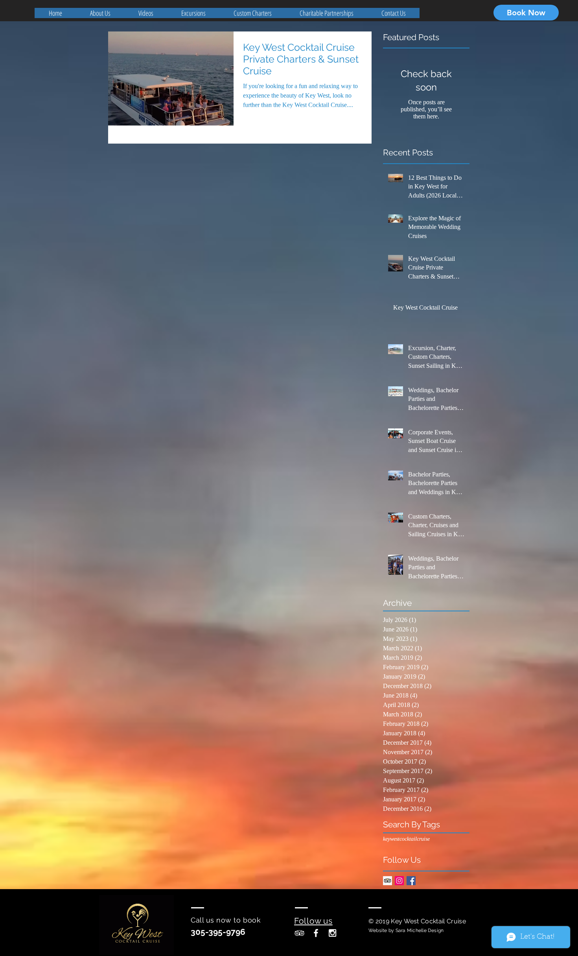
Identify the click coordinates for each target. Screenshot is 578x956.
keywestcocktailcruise (406, 839)
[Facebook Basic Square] (411, 880)
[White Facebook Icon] (316, 933)
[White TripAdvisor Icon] (299, 933)
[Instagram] (399, 880)
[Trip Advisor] (387, 880)
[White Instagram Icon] (332, 933)
